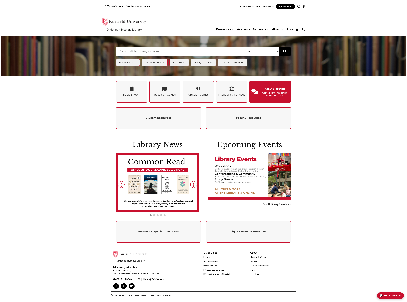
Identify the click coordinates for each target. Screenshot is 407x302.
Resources (223, 29)
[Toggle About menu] (282, 29)
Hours (207, 257)
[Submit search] (285, 51)
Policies (253, 261)
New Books (179, 62)
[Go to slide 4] (165, 215)
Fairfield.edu (247, 6)
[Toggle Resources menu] (232, 29)
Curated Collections (232, 62)
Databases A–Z (128, 62)
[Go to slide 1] (151, 215)
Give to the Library (259, 265)
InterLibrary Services (214, 270)
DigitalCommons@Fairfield (217, 274)
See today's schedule (138, 6)
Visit (252, 270)
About (276, 29)
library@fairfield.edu (153, 279)
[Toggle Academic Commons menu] (267, 29)
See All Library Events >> (277, 204)
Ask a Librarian (211, 261)
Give (290, 29)
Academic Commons (251, 29)
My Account (285, 6)
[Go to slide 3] (158, 215)
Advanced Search (155, 62)
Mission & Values (258, 257)
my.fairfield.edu (265, 6)
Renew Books (210, 265)
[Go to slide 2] (154, 215)
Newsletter (255, 274)
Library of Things (203, 62)
